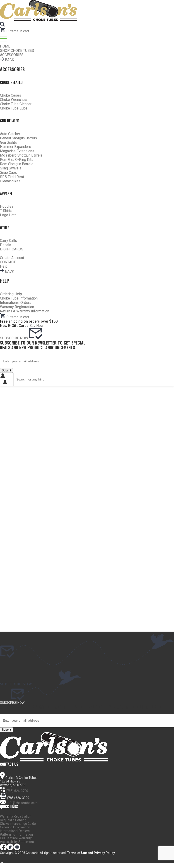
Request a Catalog (13, 820)
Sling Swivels (11, 168)
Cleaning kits (10, 181)
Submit (6, 370)
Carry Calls (8, 240)
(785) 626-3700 (17, 791)
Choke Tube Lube (13, 108)
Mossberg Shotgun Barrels (21, 155)
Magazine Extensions (17, 151)
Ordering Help (11, 294)
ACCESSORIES (12, 55)
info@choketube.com (22, 803)
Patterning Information (16, 834)
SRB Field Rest (12, 177)
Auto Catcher (10, 134)
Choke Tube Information (19, 298)
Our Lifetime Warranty (16, 838)
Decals (5, 245)
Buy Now (36, 325)
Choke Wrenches (13, 99)
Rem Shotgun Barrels (16, 164)
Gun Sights (8, 142)
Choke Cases (10, 95)
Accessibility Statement (17, 842)
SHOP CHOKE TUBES (17, 50)
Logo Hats (8, 215)
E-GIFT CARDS (11, 249)
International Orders (15, 302)
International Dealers (15, 831)
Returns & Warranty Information (24, 311)
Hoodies (7, 206)
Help (3, 266)
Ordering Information (15, 827)
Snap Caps (8, 172)
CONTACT (8, 262)
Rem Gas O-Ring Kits (16, 159)
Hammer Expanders (15, 147)
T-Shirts (6, 211)
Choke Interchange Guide (18, 823)
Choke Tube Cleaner (15, 104)
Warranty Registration (17, 307)
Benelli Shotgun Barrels (18, 138)
